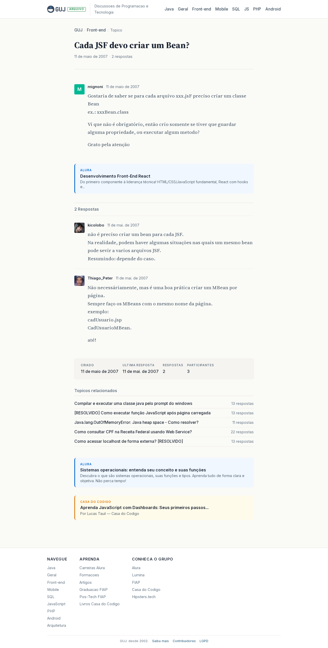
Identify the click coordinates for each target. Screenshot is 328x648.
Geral (183, 9)
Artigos (85, 582)
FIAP (136, 582)
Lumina (138, 575)
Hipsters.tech (144, 597)
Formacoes (89, 575)
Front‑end (201, 9)
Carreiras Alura (92, 568)
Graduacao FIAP (93, 589)
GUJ (78, 30)
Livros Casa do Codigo (99, 604)
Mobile (221, 9)
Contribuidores (184, 641)
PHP (257, 9)
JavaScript (56, 604)
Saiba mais (160, 641)
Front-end (96, 30)
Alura (136, 568)
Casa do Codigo (146, 589)
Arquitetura (56, 625)
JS (246, 9)
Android (273, 9)
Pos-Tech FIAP (92, 597)
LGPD (204, 641)
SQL (236, 9)
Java (169, 9)
